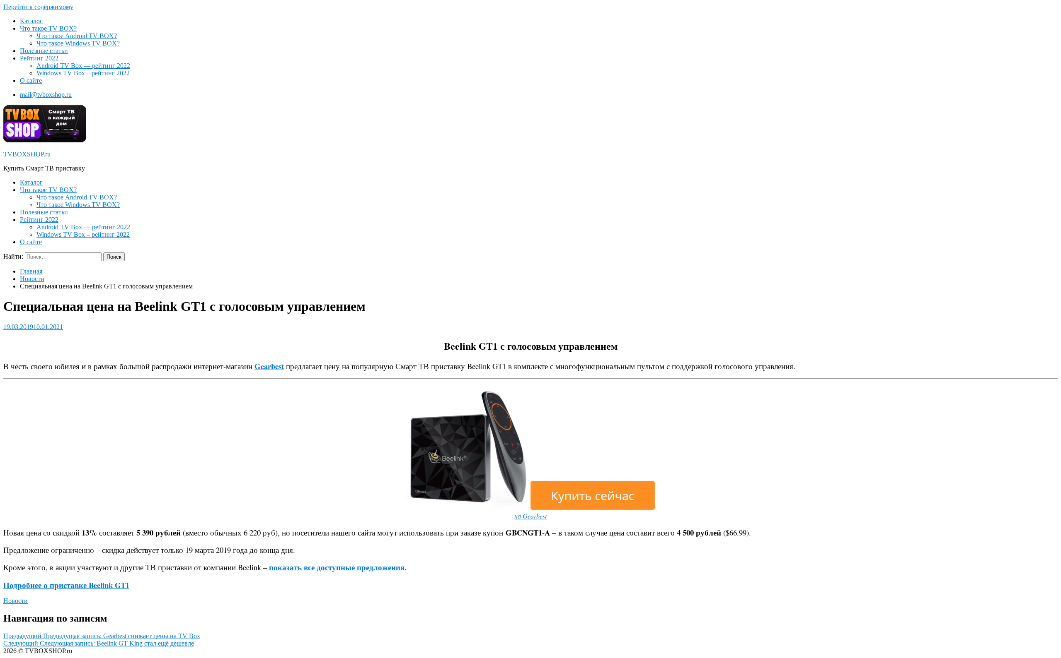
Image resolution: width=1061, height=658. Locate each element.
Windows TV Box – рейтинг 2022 (83, 73)
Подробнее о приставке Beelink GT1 (66, 585)
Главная (31, 271)
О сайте (31, 80)
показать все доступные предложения (337, 567)
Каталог (31, 20)
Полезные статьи (44, 50)
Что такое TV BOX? (48, 28)
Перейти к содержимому (38, 6)
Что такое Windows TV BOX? (78, 43)
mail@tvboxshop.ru (46, 94)
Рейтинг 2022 (39, 58)
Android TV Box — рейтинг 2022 (83, 65)
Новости (32, 278)
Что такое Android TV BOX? (76, 35)
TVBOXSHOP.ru (27, 154)
